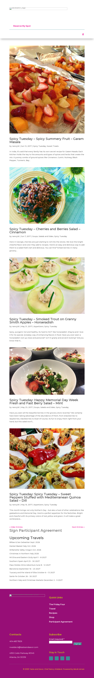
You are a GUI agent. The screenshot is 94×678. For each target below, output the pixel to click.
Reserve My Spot (22, 26)
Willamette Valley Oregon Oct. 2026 (25, 550)
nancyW (15, 146)
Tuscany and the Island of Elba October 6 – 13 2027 (32, 572)
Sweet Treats (53, 146)
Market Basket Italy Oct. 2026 (22, 546)
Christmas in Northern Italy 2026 (24, 554)
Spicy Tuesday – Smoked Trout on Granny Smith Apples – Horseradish (42, 320)
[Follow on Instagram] (62, 658)
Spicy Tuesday (39, 146)
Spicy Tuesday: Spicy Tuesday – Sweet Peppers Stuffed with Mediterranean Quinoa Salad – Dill (45, 497)
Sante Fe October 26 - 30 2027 (23, 576)
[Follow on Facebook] (51, 658)
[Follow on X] (57, 658)
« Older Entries (16, 527)
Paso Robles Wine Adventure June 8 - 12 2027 (30, 565)
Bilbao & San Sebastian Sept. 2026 (24, 542)
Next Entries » (78, 527)
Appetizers (38, 326)
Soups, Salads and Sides (42, 236)
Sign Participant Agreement (35, 530)
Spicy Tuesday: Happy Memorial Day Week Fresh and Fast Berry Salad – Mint (43, 401)
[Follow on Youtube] (68, 658)
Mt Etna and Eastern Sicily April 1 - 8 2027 (28, 557)
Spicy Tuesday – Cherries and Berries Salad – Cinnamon (44, 230)
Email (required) (56, 639)
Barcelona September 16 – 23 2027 (24, 569)
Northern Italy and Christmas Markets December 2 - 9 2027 (36, 580)
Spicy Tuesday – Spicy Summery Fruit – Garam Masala (46, 140)
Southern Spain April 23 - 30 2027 (24, 561)
